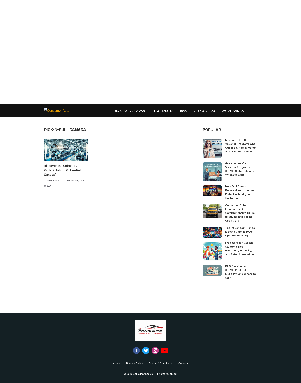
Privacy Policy (134, 363)
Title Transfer (162, 110)
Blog (183, 110)
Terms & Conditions (160, 363)
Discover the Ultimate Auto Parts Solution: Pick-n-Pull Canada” (63, 170)
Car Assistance (204, 110)
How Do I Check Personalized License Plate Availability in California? (239, 192)
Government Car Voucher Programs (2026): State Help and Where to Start (239, 169)
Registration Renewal (129, 110)
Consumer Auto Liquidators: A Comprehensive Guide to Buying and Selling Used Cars (240, 213)
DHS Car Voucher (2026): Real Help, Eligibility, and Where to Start (240, 271)
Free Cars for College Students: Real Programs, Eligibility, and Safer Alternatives (240, 248)
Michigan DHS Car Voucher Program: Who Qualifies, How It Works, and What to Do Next (241, 145)
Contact (183, 363)
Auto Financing (233, 110)
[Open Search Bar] (252, 110)
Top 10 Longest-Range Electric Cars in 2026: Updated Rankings (240, 231)
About (116, 363)
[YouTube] (164, 353)
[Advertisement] (104, 52)
